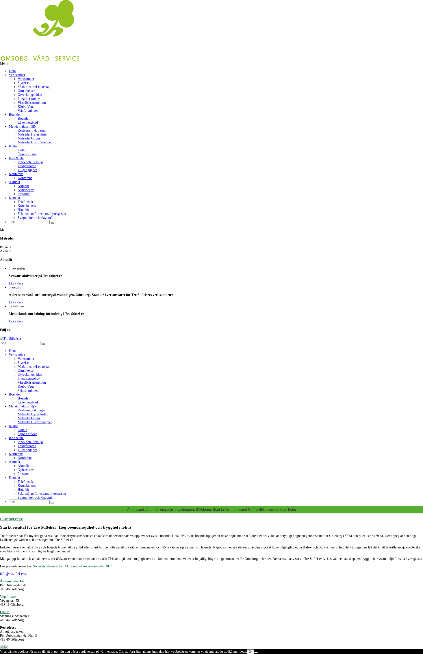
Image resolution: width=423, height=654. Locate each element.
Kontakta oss (27, 206)
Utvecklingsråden (30, 95)
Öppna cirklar (27, 154)
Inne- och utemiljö (30, 162)
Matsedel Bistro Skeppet (35, 142)
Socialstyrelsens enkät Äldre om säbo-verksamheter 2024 (72, 566)
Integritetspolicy (29, 98)
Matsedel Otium (29, 138)
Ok (250, 651)
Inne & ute (16, 158)
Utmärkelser (26, 91)
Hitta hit (23, 210)
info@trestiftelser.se (13, 574)
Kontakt (14, 198)
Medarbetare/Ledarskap (34, 87)
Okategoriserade (11, 519)
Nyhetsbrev (26, 190)
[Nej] (256, 652)
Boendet (14, 114)
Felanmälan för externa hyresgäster (42, 214)
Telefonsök (25, 202)
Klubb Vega (26, 106)
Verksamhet (17, 75)
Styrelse (23, 83)
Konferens (16, 174)
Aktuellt (14, 182)
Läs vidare (16, 283)
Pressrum (24, 194)
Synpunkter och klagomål (35, 217)
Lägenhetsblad (28, 122)
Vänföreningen (28, 110)
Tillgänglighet (27, 170)
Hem (12, 71)
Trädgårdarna (27, 166)
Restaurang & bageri (32, 130)
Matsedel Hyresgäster (33, 134)
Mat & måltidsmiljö (22, 126)
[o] (52, 223)
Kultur (13, 146)
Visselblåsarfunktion (32, 102)
